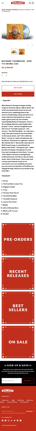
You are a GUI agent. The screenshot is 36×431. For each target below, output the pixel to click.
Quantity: (5, 72)
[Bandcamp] (2, 420)
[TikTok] (11, 420)
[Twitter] (14, 420)
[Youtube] (20, 420)
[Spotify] (17, 420)
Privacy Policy (24, 402)
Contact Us (5, 400)
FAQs (13, 400)
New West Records (11, 425)
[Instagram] (8, 420)
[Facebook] (5, 420)
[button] (29, 3)
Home (3, 9)
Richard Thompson (12, 9)
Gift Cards (21, 400)
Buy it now (18, 94)
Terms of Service (12, 402)
